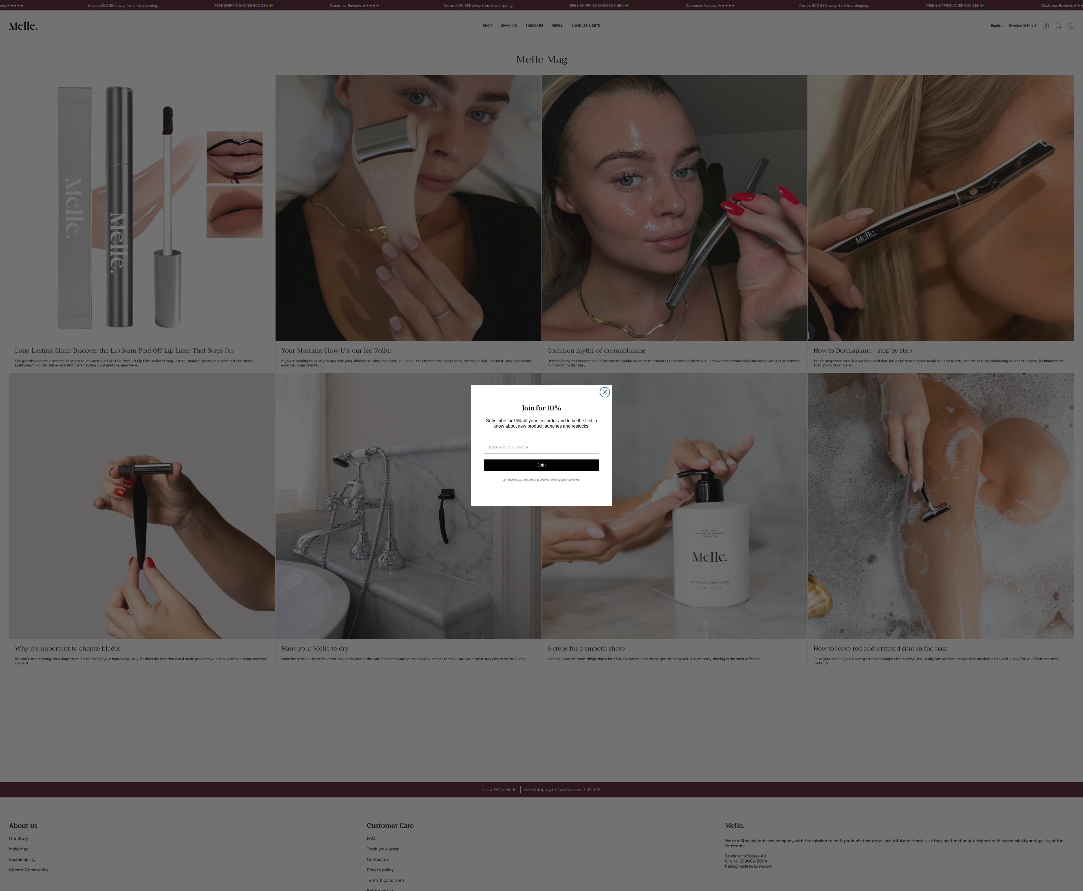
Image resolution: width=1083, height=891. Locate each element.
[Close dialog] (605, 392)
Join (541, 465)
